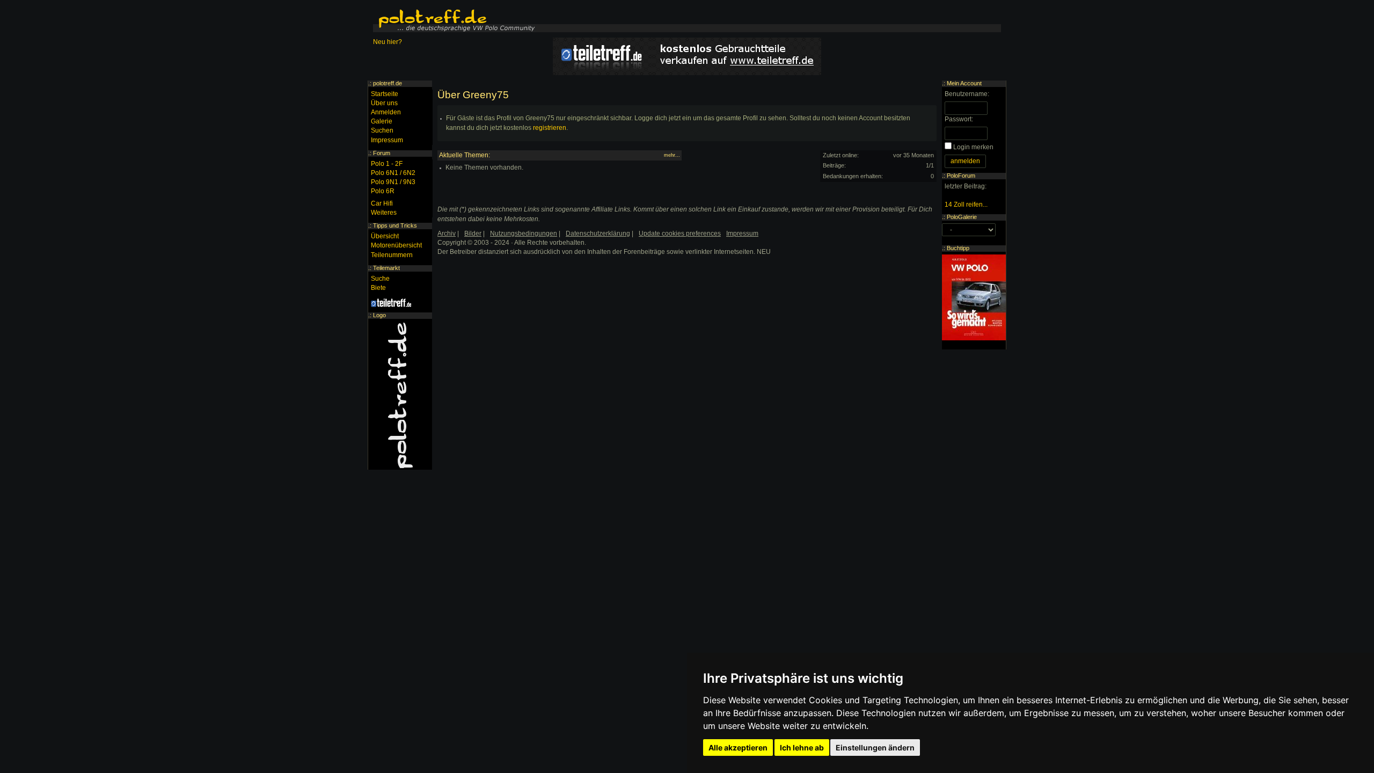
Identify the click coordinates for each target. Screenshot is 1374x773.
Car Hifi (382, 203)
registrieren (549, 128)
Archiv (446, 233)
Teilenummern (392, 255)
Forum (381, 153)
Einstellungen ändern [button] (875, 747)
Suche (380, 278)
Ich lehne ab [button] (802, 747)
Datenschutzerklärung (598, 233)
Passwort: (959, 119)
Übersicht (385, 236)
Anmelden (386, 112)
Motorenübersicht (396, 245)
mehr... (672, 155)
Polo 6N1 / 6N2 (393, 173)
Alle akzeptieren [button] (738, 747)
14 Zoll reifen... (966, 204)
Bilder (472, 233)
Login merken (973, 147)
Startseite (384, 94)
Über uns (384, 103)
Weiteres (384, 212)
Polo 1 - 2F (387, 163)
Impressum (387, 140)
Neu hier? (387, 42)
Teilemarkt (386, 268)
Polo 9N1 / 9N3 (393, 182)
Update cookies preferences (680, 233)
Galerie (381, 121)
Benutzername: (967, 94)
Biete (378, 287)
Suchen (382, 130)
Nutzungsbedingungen (523, 233)
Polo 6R (382, 191)
